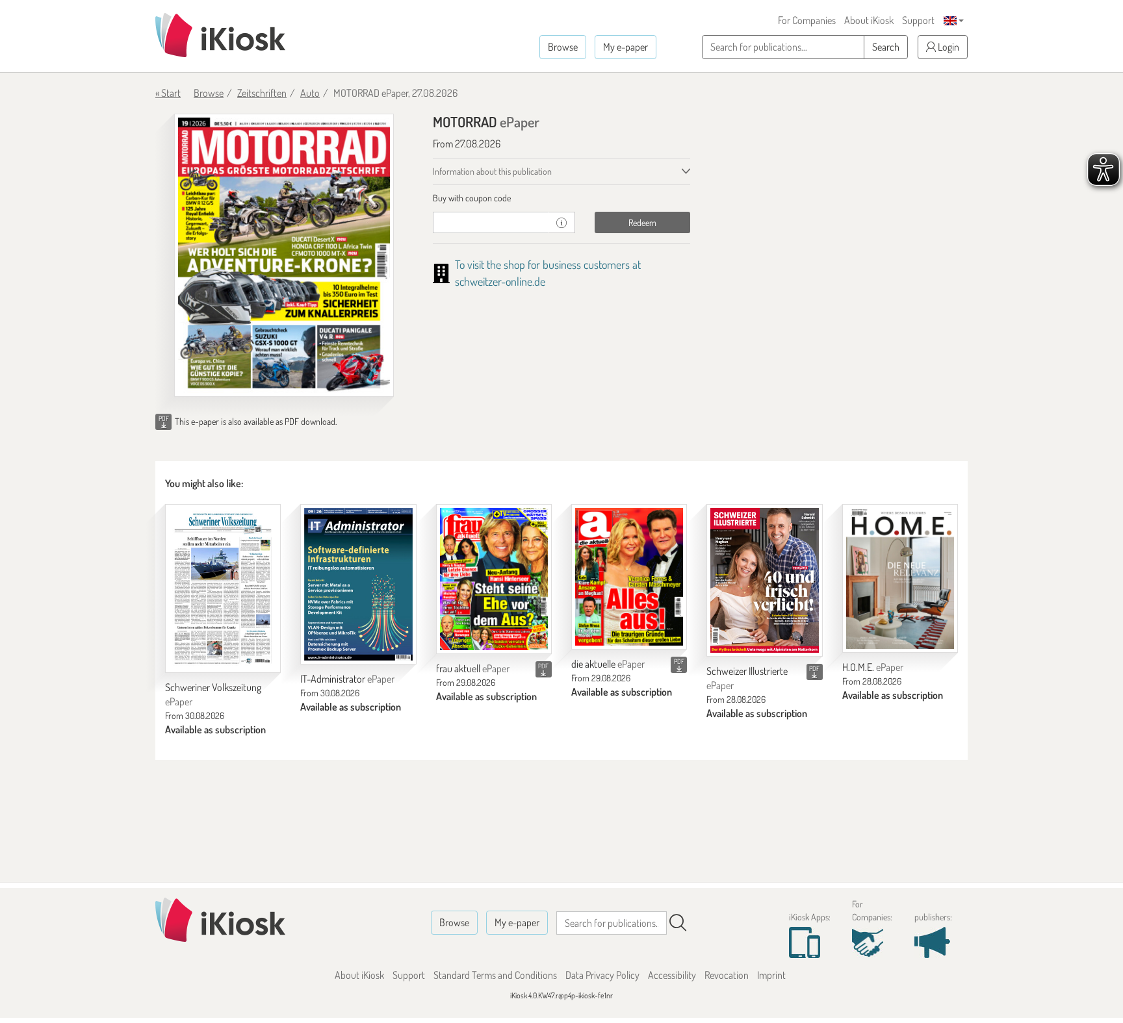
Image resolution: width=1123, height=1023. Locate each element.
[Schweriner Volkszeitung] (223, 588)
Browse (563, 46)
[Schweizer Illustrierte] (764, 580)
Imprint (771, 974)
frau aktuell (473, 668)
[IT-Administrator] (358, 584)
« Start (168, 92)
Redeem (642, 222)
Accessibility (672, 974)
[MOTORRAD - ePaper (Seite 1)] (284, 255)
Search (885, 46)
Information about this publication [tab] (492, 171)
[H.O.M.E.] (900, 578)
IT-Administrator (347, 678)
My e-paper (625, 46)
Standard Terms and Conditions (495, 974)
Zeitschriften (262, 92)
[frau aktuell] (494, 579)
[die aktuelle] (629, 577)
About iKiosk (869, 20)
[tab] (562, 198)
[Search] (678, 923)
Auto (310, 92)
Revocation (726, 974)
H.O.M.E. (872, 667)
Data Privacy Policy (602, 974)
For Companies (807, 20)
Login (947, 46)
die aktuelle (608, 663)
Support (918, 20)
